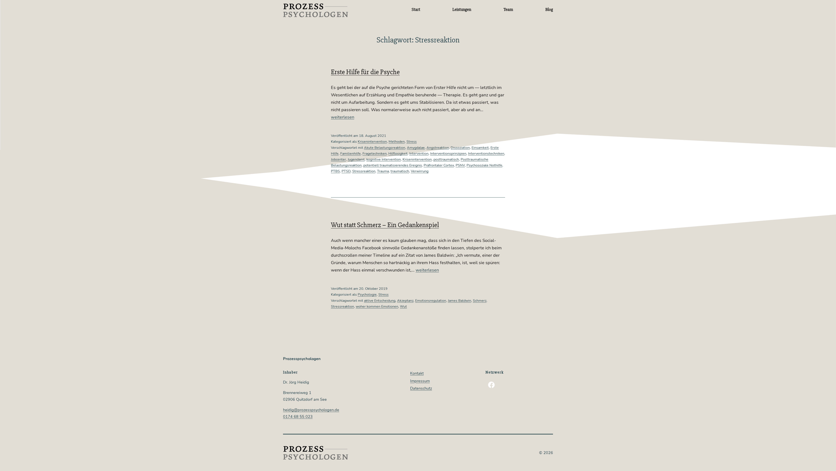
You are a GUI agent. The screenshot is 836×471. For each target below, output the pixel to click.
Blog (549, 9)
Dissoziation (460, 147)
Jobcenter (338, 159)
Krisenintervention (372, 141)
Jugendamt (356, 159)
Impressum (420, 381)
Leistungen (461, 9)
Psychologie (367, 294)
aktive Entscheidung (379, 300)
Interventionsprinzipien (448, 153)
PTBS (335, 171)
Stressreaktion (363, 171)
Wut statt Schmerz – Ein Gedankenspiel (385, 225)
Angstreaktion (437, 147)
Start (416, 9)
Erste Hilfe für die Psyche (365, 72)
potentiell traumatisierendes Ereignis (392, 165)
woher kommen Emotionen (377, 306)
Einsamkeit (480, 147)
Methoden (397, 141)
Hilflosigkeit (398, 153)
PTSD (346, 171)
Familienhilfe (350, 153)
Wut (403, 306)
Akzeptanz (405, 300)
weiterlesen (342, 117)
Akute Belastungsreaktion (384, 147)
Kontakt (417, 373)
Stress (411, 141)
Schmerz (479, 300)
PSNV (460, 165)
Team (508, 9)
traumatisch (400, 171)
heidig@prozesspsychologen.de (311, 409)
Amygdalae (416, 147)
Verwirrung (419, 171)
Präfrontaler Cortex (439, 165)
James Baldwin (459, 300)
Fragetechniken (374, 153)
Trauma (383, 171)
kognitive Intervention (383, 159)
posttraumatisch (446, 159)
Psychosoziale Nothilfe (484, 165)
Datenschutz (421, 388)
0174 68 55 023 (298, 416)
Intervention (418, 153)
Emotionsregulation (430, 300)
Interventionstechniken (486, 153)
